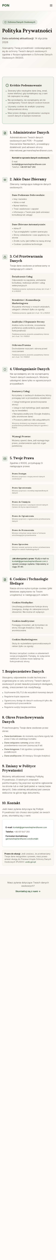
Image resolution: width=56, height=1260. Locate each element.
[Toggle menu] (51, 5)
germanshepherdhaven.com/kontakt (22, 839)
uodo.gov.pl (30, 862)
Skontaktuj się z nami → (28, 891)
